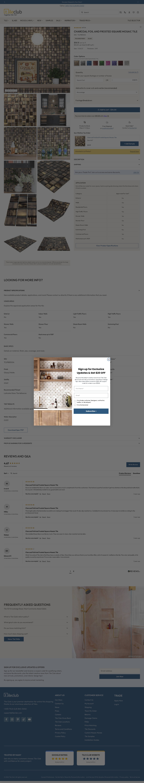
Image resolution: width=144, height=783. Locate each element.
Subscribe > (91, 411)
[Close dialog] (108, 359)
